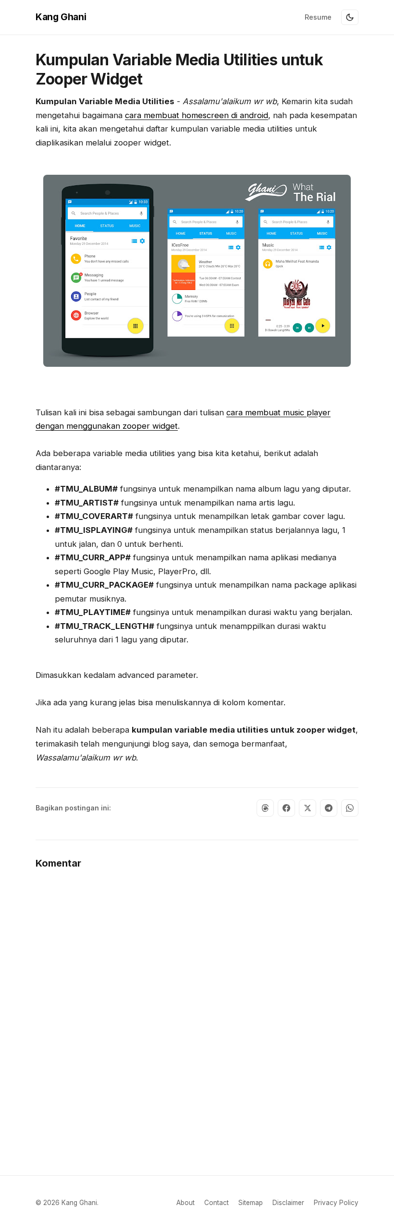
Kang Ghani (61, 17)
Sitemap (250, 1202)
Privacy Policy (336, 1202)
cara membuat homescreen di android (196, 115)
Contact (216, 1202)
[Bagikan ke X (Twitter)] (307, 808)
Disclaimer (288, 1202)
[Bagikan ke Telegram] (328, 808)
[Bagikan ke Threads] (265, 808)
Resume (318, 17)
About (185, 1202)
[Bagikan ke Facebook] (286, 808)
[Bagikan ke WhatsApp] (349, 808)
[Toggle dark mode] (349, 17)
